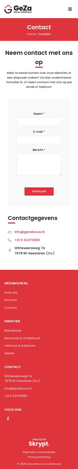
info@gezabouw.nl (29, 232)
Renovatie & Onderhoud (22, 338)
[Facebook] (8, 419)
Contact (10, 308)
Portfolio (10, 300)
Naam (39, 114)
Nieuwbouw (12, 330)
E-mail (39, 132)
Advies (9, 353)
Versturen (39, 191)
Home (31, 34)
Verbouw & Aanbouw (19, 346)
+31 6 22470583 (27, 240)
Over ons (10, 293)
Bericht (39, 150)
